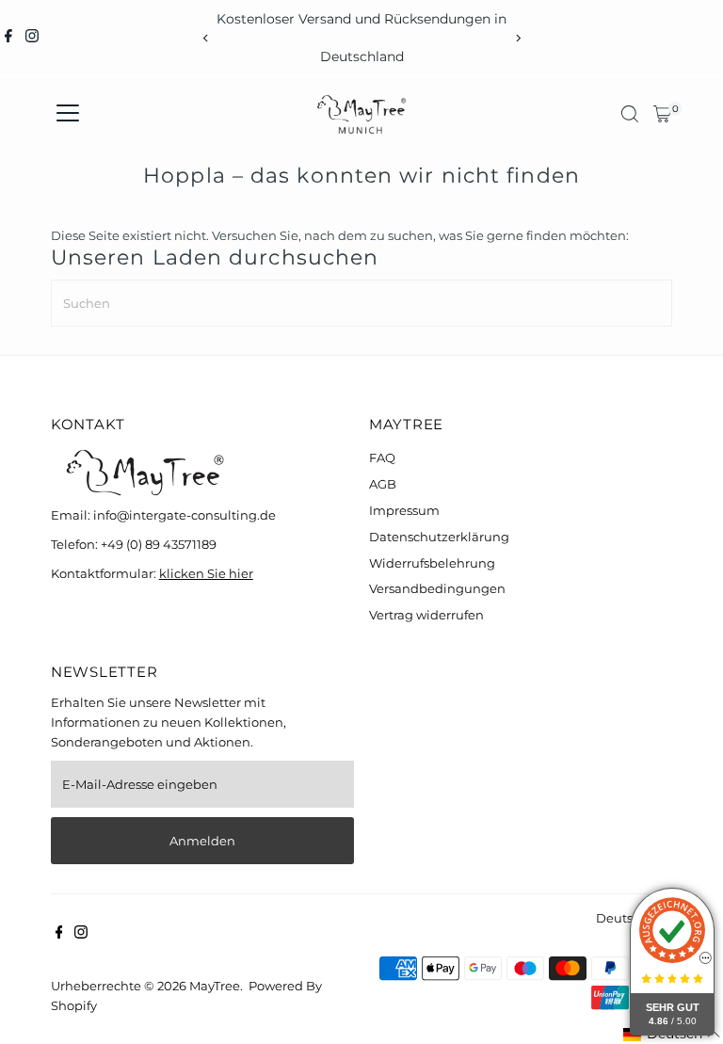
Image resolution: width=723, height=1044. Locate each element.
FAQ (382, 457)
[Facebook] (8, 37)
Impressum (404, 510)
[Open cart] (662, 113)
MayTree (214, 985)
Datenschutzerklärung (439, 536)
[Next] (517, 38)
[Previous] (206, 38)
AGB (382, 483)
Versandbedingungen (437, 588)
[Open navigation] (68, 113)
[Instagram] (32, 37)
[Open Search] (629, 113)
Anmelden (202, 840)
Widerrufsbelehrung (432, 562)
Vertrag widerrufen (426, 614)
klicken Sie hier (206, 573)
